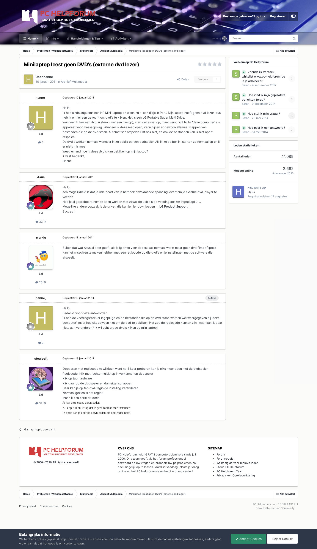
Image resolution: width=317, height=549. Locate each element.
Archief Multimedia (74, 81)
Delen (184, 79)
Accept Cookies (250, 539)
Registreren (278, 16)
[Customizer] (293, 16)
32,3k (42, 403)
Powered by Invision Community (275, 508)
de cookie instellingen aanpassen (180, 539)
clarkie (41, 237)
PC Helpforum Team (230, 471)
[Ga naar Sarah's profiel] (236, 74)
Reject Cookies (282, 539)
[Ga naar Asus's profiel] (41, 197)
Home (31, 38)
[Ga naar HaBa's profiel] (238, 192)
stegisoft (40, 358)
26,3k (42, 282)
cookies (40, 539)
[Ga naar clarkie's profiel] (41, 258)
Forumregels (225, 458)
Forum (221, 454)
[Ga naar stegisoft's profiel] (41, 378)
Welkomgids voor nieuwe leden (238, 463)
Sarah (245, 85)
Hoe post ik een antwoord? (266, 127)
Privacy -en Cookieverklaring (236, 475)
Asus (41, 177)
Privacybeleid (27, 506)
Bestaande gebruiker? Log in (243, 16)
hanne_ (49, 77)
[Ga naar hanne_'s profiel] (28, 79)
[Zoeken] (294, 38)
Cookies (67, 506)
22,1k (42, 221)
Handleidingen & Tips (85, 38)
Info (53, 38)
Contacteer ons (49, 506)
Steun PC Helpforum (230, 467)
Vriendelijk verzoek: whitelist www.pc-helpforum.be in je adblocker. (263, 76)
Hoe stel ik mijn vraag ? (264, 113)
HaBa (251, 192)
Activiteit (122, 38)
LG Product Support (173, 206)
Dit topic (279, 38)
